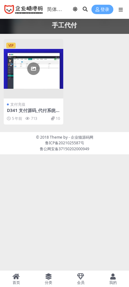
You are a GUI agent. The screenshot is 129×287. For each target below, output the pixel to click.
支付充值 (17, 104)
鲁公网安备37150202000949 (64, 148)
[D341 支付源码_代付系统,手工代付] (33, 68)
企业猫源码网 (82, 137)
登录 (105, 9)
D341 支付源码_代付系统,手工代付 (32, 113)
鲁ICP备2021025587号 (64, 143)
